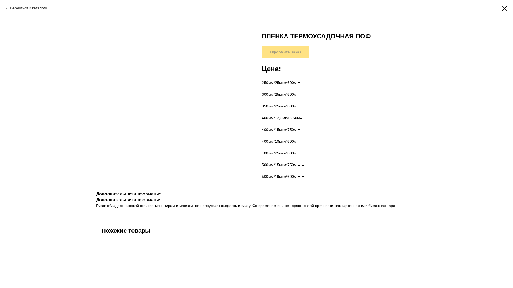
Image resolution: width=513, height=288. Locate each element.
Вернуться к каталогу (28, 8)
